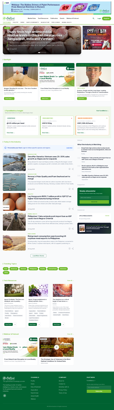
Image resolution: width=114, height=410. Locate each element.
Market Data (32, 18)
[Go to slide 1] (38, 52)
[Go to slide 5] (45, 52)
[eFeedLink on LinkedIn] (4, 395)
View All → (70, 280)
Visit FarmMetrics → (102, 110)
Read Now (89, 231)
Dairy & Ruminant (36, 387)
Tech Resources (43, 18)
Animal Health (66, 22)
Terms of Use (63, 393)
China (6, 272)
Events (62, 18)
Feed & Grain (55, 22)
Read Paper (8, 324)
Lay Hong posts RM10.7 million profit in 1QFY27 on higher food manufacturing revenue (49, 197)
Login (99, 18)
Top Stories (7, 22)
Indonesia (63, 268)
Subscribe (99, 391)
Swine (22, 22)
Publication (54, 18)
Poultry (15, 22)
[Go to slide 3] (42, 52)
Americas (14, 268)
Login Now (69, 147)
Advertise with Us (64, 387)
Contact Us (62, 384)
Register (106, 18)
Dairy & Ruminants (32, 22)
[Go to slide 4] (44, 52)
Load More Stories (38, 255)
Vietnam (23, 268)
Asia (5, 268)
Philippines (33, 268)
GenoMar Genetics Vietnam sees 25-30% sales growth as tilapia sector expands (49, 157)
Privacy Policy (63, 390)
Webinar (33, 399)
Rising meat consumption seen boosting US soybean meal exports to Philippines (47, 237)
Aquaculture (45, 22)
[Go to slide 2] (41, 52)
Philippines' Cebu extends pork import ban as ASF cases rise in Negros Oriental (50, 217)
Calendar (107, 215)
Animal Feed (52, 268)
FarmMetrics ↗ (91, 380)
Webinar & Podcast (73, 18)
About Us (61, 381)
